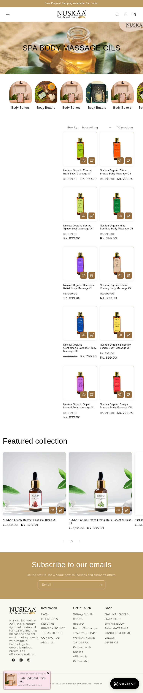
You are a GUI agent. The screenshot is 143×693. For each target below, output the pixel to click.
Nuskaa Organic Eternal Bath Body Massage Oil (77, 172)
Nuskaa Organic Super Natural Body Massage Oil (78, 406)
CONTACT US (50, 637)
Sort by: (73, 127)
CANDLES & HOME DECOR (118, 635)
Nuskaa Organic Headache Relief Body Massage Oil (79, 287)
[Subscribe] (101, 584)
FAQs (45, 614)
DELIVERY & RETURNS (49, 621)
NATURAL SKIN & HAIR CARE (116, 616)
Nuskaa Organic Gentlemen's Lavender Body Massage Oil (79, 347)
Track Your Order (85, 633)
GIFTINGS (111, 642)
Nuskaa (54, 683)
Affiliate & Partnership (81, 659)
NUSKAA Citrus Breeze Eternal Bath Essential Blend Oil (100, 522)
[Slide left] (63, 541)
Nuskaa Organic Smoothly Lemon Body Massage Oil (115, 346)
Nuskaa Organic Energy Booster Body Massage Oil (116, 406)
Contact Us (81, 642)
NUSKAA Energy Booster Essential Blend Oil (29, 520)
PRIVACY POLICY (53, 628)
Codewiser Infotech (91, 683)
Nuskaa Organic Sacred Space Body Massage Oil (78, 227)
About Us (47, 642)
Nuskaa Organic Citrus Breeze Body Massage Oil (115, 172)
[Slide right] (80, 541)
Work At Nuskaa (84, 637)
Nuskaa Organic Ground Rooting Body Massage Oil (115, 287)
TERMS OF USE (51, 633)
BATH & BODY (115, 623)
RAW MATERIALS (117, 628)
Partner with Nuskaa (82, 649)
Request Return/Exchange (85, 626)
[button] (8, 14)
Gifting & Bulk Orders (83, 616)
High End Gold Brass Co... (31, 679)
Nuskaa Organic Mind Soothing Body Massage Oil (116, 227)
